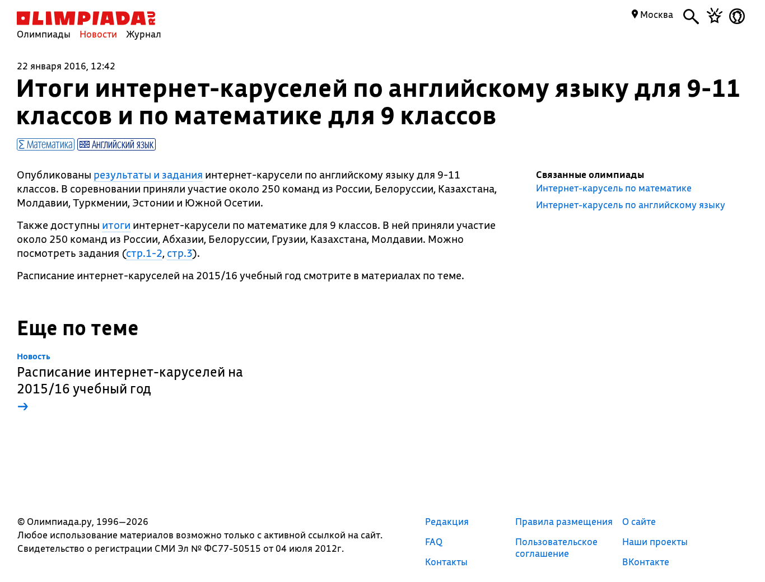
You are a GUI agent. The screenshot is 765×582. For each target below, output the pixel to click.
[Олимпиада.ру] (86, 18)
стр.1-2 (144, 253)
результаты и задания (148, 174)
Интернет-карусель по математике (614, 188)
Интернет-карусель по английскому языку (630, 204)
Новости (98, 34)
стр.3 (180, 253)
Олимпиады (44, 34)
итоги (116, 225)
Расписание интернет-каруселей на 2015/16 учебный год (130, 383)
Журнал (143, 34)
